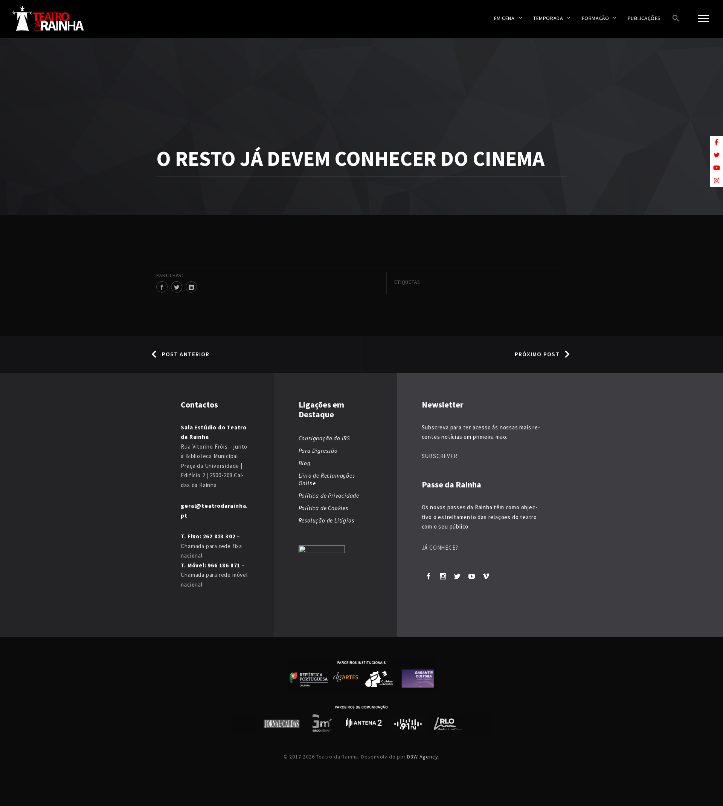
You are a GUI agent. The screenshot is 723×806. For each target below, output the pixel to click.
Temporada (548, 18)
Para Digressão (318, 450)
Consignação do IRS (324, 438)
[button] (676, 19)
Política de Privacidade (329, 495)
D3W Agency (422, 756)
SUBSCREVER (440, 456)
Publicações (644, 18)
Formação (595, 18)
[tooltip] (716, 142)
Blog (305, 463)
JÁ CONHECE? (440, 547)
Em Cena (504, 18)
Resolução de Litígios (326, 520)
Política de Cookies (323, 508)
